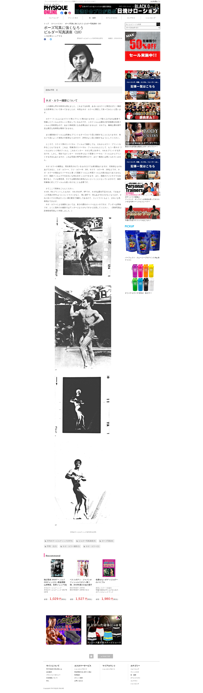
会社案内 (49, 672)
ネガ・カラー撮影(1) (71, 546)
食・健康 (92, 18)
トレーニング (54, 18)
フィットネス (73, 18)
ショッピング (150, 18)
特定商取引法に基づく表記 (82, 672)
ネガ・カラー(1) (92, 546)
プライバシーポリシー (53, 675)
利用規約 (77, 675)
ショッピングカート (108, 669)
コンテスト (131, 18)
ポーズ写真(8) (107, 541)
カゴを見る (154, 1)
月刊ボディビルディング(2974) (59, 541)
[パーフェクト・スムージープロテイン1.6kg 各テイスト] (142, 242)
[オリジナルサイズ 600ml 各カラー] (142, 277)
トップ (46, 24)
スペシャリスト (111, 18)
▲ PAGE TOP (105, 656)
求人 (47, 681)
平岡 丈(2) (52, 546)
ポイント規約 (78, 678)
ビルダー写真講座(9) (87, 541)
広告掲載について (52, 678)
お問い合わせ (78, 681)
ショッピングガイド (80, 669)
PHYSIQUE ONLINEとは (54, 669)
